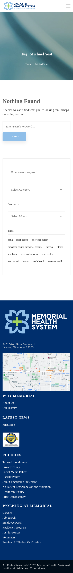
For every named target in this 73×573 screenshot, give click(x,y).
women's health (55, 261)
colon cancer (22, 240)
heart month (13, 261)
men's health (38, 261)
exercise (49, 247)
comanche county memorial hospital (25, 247)
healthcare (12, 254)
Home (28, 64)
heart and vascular (29, 254)
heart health (47, 254)
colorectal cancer (40, 240)
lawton (26, 261)
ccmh (10, 240)
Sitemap (41, 568)
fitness (60, 247)
